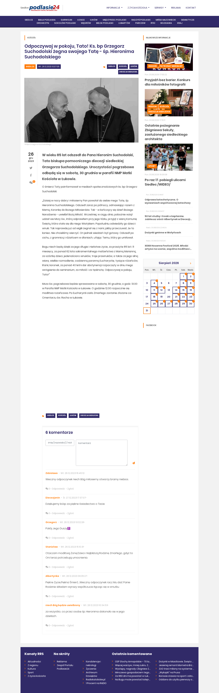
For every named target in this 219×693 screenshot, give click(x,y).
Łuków (93, 20)
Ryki (153, 23)
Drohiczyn (43, 23)
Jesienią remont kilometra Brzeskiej (177, 665)
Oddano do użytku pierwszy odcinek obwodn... (177, 679)
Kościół (123, 66)
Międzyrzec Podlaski (114, 20)
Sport (152, 166)
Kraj (179, 23)
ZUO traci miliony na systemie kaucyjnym (177, 668)
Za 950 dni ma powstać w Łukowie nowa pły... (133, 676)
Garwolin (66, 20)
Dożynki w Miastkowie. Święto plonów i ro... (177, 661)
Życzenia (91, 668)
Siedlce (25, 7)
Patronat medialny (171, 66)
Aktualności (34, 661)
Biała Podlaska (46, 20)
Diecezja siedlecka (128, 72)
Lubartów (124, 23)
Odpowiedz (58, 488)
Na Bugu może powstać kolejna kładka (133, 679)
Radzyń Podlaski (140, 20)
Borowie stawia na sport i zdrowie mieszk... (177, 676)
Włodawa (166, 23)
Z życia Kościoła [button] (138, 7)
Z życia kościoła (37, 676)
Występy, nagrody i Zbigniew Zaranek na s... (133, 668)
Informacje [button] (114, 7)
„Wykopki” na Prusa (169, 672)
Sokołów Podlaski (65, 23)
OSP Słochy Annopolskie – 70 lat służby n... (133, 661)
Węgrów (86, 23)
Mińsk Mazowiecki (166, 20)
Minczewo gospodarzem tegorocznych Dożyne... (133, 672)
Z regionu (33, 665)
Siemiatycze (187, 20)
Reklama (176, 7)
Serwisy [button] (159, 7)
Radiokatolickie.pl (95, 679)
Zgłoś (70, 488)
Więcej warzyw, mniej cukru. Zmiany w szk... (133, 665)
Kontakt (191, 7)
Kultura (32, 668)
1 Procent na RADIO (96, 683)
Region (152, 66)
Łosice (81, 20)
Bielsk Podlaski (104, 23)
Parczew (140, 23)
